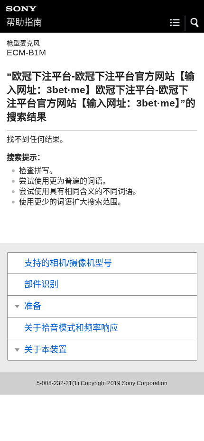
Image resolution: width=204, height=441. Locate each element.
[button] (195, 22)
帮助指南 (24, 22)
